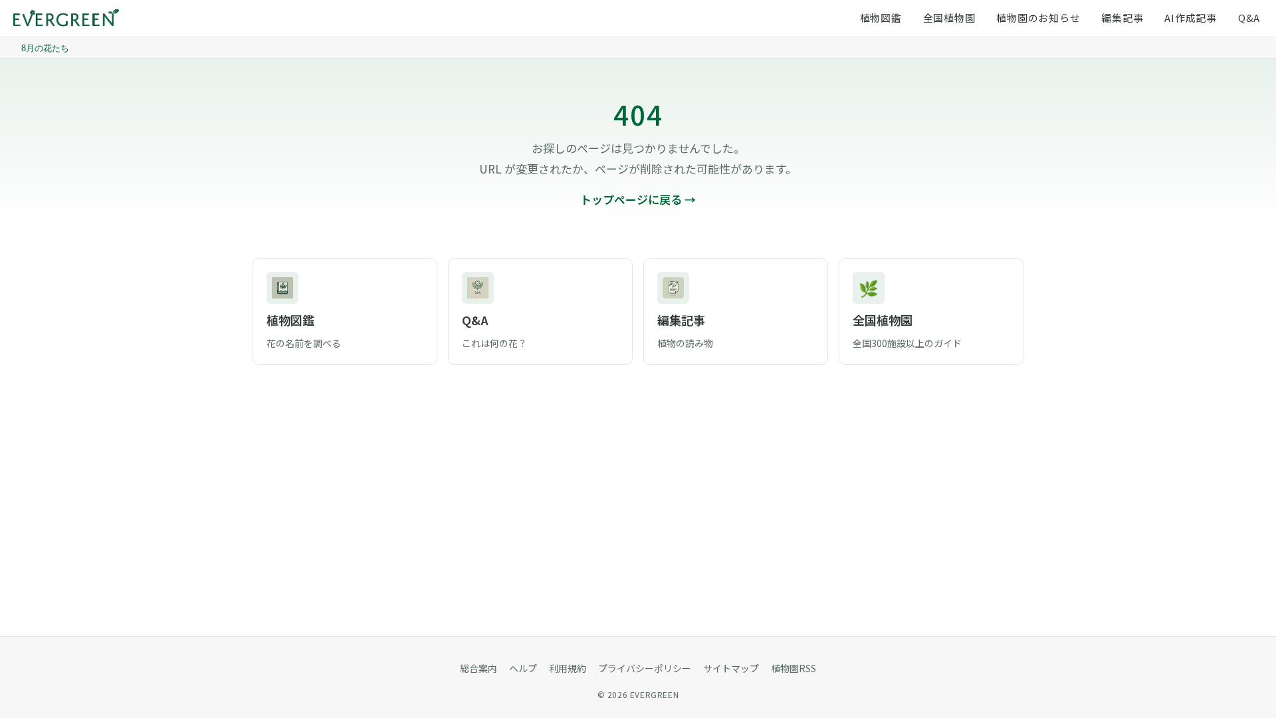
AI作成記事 (1190, 18)
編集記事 (1122, 18)
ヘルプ (523, 668)
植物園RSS (793, 668)
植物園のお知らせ (1038, 18)
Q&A (1249, 18)
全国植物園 (949, 18)
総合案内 (478, 668)
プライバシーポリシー (644, 668)
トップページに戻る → (638, 199)
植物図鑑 (881, 18)
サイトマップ (731, 668)
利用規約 (567, 668)
